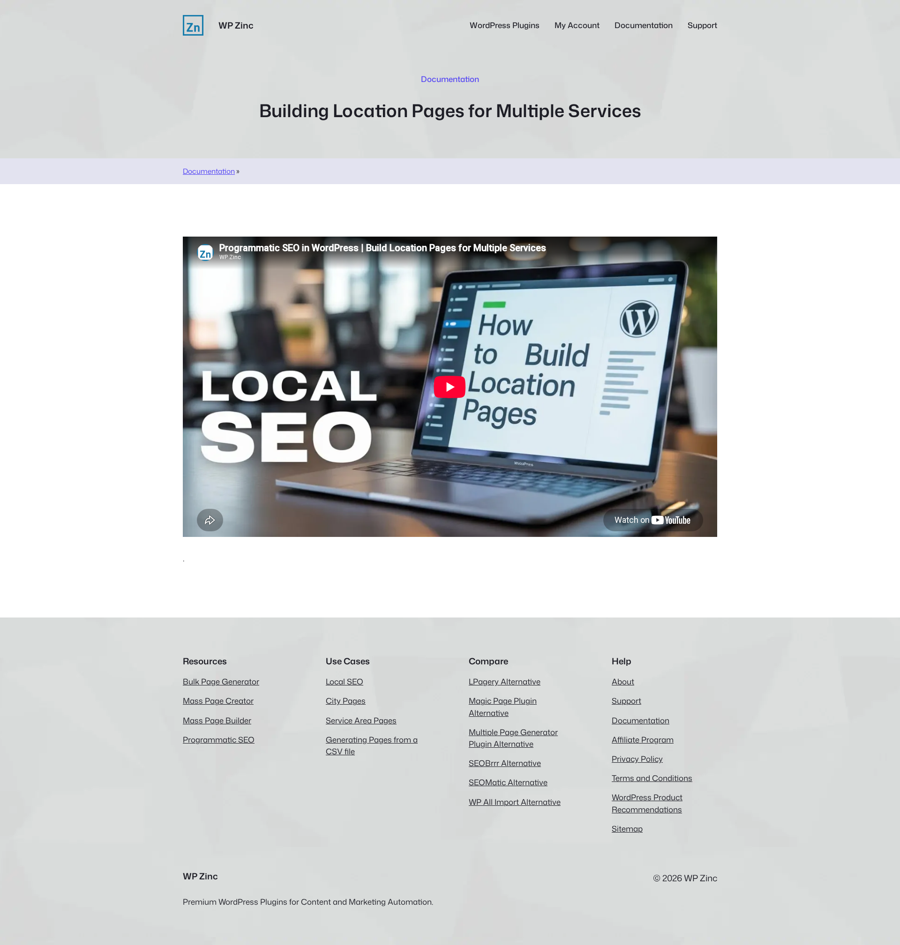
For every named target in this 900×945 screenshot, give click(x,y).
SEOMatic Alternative (508, 782)
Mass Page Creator (218, 700)
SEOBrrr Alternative (505, 763)
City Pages (346, 700)
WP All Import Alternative (515, 801)
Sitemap (627, 828)
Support (626, 700)
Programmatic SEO (219, 739)
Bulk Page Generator (221, 681)
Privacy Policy (637, 758)
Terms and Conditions (652, 778)
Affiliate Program (643, 739)
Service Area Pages (361, 720)
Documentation (209, 171)
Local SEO (344, 681)
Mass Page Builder (217, 720)
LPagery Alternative (504, 681)
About (623, 681)
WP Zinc (236, 25)
